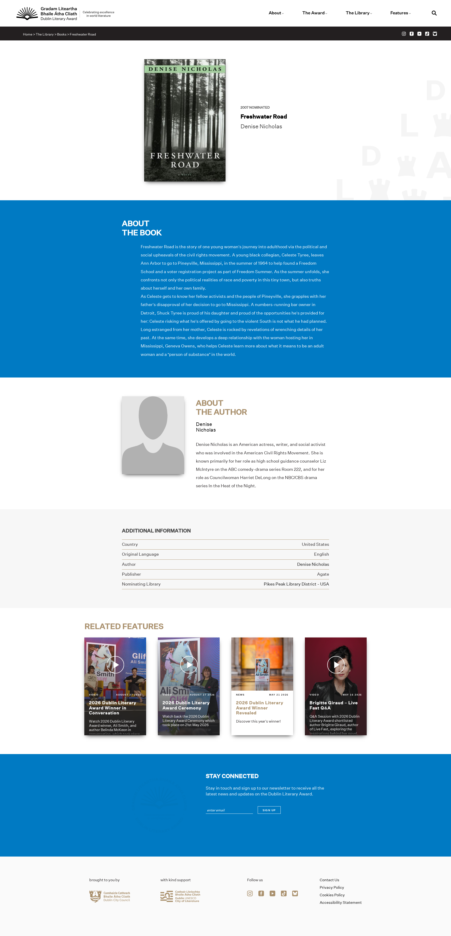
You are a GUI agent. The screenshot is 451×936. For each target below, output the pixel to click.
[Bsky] (435, 34)
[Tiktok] (427, 34)
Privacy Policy (332, 887)
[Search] (434, 13)
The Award (313, 13)
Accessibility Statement (341, 902)
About (275, 13)
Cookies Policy (332, 895)
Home (27, 34)
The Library (357, 13)
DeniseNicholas (206, 427)
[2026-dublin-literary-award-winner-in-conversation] (115, 686)
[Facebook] (412, 34)
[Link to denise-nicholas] (153, 435)
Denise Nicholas (261, 126)
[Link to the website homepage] (65, 14)
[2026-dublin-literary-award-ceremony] (189, 686)
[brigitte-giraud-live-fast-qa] (336, 686)
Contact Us (329, 880)
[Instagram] (404, 34)
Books (61, 34)
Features (399, 13)
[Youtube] (419, 34)
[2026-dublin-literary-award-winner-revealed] (262, 686)
